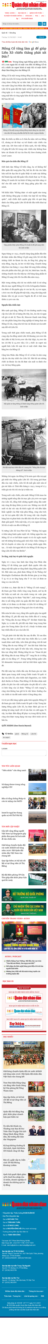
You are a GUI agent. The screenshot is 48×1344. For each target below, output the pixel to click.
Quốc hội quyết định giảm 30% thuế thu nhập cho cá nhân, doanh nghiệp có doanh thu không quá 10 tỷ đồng (14, 1179)
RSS (42, 1296)
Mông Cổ (25, 734)
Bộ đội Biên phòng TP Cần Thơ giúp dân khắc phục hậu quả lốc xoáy (14, 877)
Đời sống (12, 33)
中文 (36, 16)
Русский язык (27, 18)
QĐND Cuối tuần (36, 13)
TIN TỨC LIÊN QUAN (11, 766)
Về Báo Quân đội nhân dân (14, 1291)
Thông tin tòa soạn (36, 1291)
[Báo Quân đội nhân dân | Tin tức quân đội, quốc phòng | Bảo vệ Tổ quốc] (24, 5)
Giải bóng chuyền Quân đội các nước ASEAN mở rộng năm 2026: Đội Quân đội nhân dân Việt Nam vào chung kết (13, 850)
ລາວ (42, 16)
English (28, 16)
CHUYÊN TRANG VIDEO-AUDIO (16, 918)
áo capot (6, 737)
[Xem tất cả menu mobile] (44, 24)
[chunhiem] (24, 909)
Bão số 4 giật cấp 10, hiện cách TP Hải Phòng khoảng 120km (14, 1162)
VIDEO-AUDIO (10, 13)
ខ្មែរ (17, 18)
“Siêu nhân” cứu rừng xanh (14, 770)
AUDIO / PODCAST (13, 956)
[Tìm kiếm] (40, 24)
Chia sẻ (41, 37)
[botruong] (24, 895)
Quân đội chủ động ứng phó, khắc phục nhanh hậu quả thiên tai (13, 1114)
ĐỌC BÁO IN (22, 13)
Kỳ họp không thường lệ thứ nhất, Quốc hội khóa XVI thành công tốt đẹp (14, 1148)
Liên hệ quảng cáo (31, 1296)
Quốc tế (4, 33)
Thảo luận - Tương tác (12, 1296)
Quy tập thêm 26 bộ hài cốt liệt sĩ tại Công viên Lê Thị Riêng (14, 863)
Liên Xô (33, 734)
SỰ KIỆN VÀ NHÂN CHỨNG (13, 16)
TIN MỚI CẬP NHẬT (10, 826)
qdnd (17, 734)
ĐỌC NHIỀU (8, 1037)
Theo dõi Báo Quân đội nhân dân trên (15, 42)
